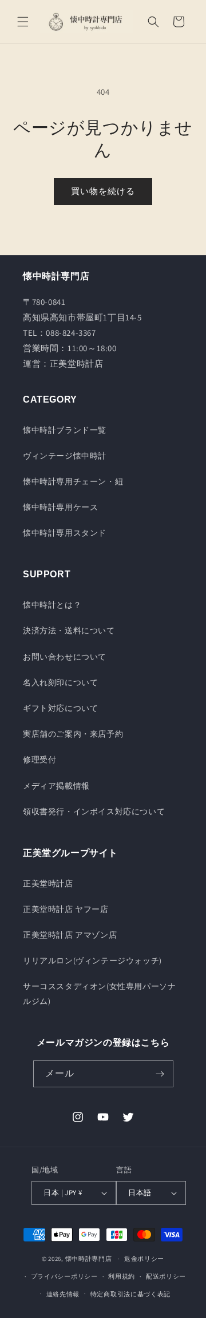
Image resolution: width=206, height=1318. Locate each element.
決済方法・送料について (69, 630)
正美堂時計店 (48, 883)
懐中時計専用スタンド (64, 533)
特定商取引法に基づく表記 (130, 1294)
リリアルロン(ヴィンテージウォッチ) (92, 960)
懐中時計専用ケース (60, 507)
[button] (22, 21)
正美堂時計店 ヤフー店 (66, 909)
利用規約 (121, 1276)
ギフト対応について (60, 708)
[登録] (160, 1073)
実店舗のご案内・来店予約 (73, 734)
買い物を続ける (103, 191)
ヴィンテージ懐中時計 (64, 456)
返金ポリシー (144, 1259)
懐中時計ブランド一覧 (64, 430)
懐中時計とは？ (52, 605)
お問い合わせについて (64, 657)
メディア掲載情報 (56, 786)
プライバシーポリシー (64, 1276)
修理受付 (39, 759)
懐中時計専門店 (88, 1259)
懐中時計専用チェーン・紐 (73, 481)
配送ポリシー (166, 1276)
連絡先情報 (63, 1294)
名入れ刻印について (60, 682)
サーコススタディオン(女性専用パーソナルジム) (99, 993)
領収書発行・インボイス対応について (94, 811)
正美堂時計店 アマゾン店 (70, 935)
